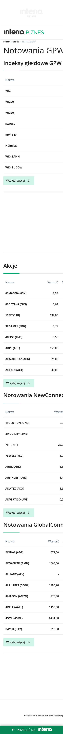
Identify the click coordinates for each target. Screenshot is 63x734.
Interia (6, 42)
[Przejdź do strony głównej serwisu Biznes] (35, 32)
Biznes (16, 42)
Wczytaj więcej (15, 180)
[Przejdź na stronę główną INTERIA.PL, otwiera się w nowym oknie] (14, 32)
